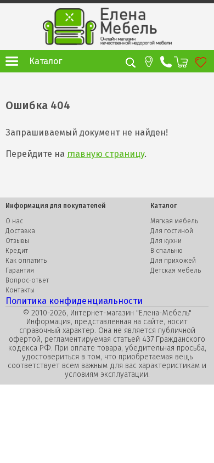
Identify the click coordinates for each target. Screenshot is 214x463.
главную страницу (105, 154)
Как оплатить (26, 260)
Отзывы (17, 241)
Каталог (45, 61)
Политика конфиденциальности (74, 301)
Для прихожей (173, 260)
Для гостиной (171, 231)
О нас (14, 221)
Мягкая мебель (174, 221)
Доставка (20, 231)
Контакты (20, 290)
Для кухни (166, 241)
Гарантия (19, 270)
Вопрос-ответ (27, 280)
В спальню (166, 250)
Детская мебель (175, 270)
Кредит (16, 250)
